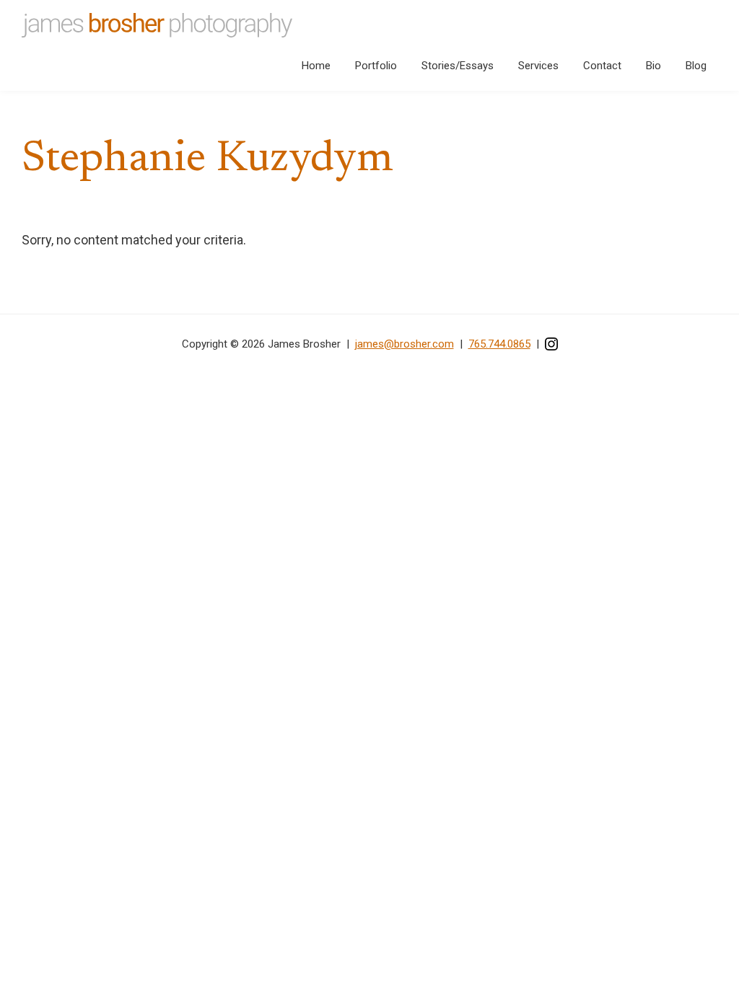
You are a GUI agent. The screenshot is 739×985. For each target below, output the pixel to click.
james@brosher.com (404, 343)
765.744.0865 (499, 343)
